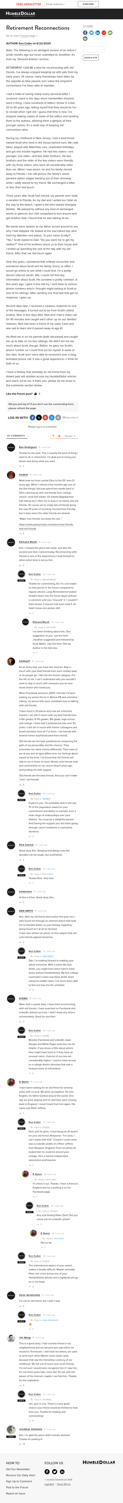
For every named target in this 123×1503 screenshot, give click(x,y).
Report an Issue (15, 1493)
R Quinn (24, 1081)
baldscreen (25, 891)
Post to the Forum (17, 1487)
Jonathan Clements (30, 1429)
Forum (24, 35)
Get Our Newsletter (18, 1469)
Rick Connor (26, 844)
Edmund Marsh (28, 541)
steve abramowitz (29, 1295)
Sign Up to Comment (19, 1481)
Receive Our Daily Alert (20, 1475)
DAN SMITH (26, 910)
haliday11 (24, 661)
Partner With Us (64, 1484)
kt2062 (23, 998)
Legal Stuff (49, 1484)
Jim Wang (25, 1337)
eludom (23, 474)
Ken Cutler (25, 43)
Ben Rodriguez (28, 447)
